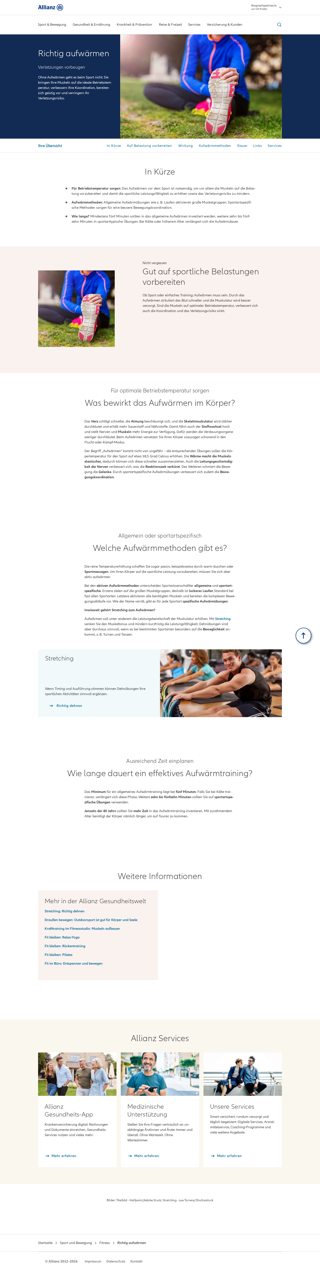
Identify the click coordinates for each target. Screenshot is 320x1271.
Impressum (93, 1261)
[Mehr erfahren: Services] (243, 1074)
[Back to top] (303, 635)
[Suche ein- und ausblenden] (278, 24)
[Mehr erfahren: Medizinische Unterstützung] (160, 1074)
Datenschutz (115, 1261)
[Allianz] (50, 7)
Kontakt (136, 1261)
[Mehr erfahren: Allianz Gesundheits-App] (77, 1074)
